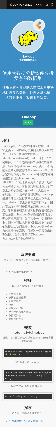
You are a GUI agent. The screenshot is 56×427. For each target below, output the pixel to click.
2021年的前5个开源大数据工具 (26, 421)
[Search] (52, 4)
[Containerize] (20, 4)
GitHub (28, 122)
